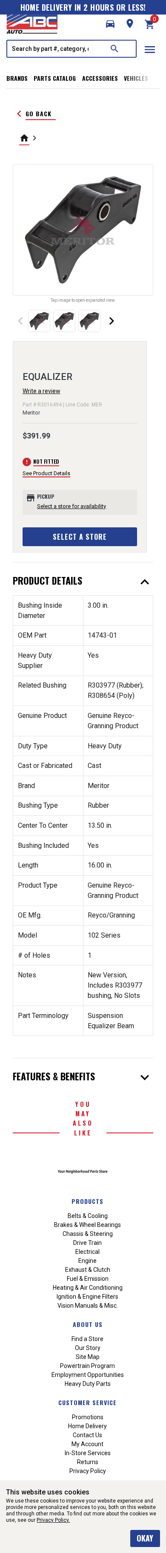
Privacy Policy (87, 1471)
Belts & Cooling (88, 1215)
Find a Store (87, 1338)
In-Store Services (88, 1453)
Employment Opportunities (88, 1374)
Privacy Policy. (53, 1520)
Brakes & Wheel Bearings (87, 1224)
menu (150, 49)
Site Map (88, 1356)
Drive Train (87, 1242)
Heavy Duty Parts (88, 1383)
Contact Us (87, 1435)
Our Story (87, 1347)
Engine (87, 1260)
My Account (87, 1444)
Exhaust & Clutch (87, 1269)
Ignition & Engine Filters (87, 1296)
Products (87, 1201)
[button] (110, 24)
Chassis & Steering (88, 1233)
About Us (88, 1324)
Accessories (100, 78)
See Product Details (46, 473)
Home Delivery (87, 1426)
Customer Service (87, 1402)
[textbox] (50, 49)
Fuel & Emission (88, 1278)
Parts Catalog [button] (55, 78)
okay (145, 1538)
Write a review (41, 391)
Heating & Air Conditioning (88, 1287)
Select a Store (80, 537)
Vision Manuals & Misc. (87, 1305)
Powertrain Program (87, 1365)
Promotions (87, 1417)
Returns (87, 1462)
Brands (17, 78)
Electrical (87, 1251)
